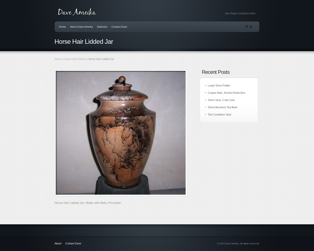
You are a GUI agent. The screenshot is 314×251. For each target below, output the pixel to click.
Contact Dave (119, 26)
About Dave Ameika (81, 26)
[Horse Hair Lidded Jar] (121, 133)
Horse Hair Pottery (75, 59)
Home (62, 26)
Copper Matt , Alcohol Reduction (226, 92)
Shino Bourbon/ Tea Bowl (222, 107)
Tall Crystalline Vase (219, 114)
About (57, 243)
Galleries (102, 26)
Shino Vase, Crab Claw (221, 100)
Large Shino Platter (219, 85)
